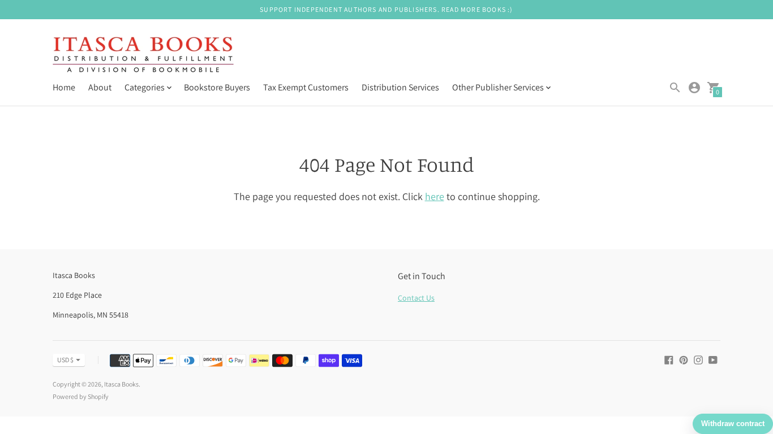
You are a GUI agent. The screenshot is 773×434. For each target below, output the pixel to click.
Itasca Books (121, 384)
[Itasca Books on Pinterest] (683, 359)
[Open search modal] (675, 87)
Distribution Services (400, 87)
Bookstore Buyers (217, 87)
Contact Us (416, 298)
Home (64, 87)
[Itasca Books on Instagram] (698, 359)
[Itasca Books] (143, 56)
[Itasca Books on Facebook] (668, 359)
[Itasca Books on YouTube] (713, 359)
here (434, 196)
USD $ (65, 359)
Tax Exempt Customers (306, 87)
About (99, 87)
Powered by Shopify (81, 396)
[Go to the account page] (694, 87)
